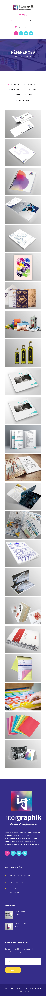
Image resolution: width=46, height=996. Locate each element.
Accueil (17, 56)
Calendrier (20, 911)
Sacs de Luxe (20, 923)
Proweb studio (24, 991)
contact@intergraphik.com (19, 875)
